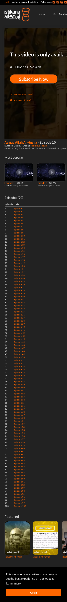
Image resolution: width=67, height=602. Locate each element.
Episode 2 (42, 182)
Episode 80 (19, 448)
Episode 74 (19, 430)
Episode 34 (19, 308)
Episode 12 (19, 241)
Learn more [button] (13, 583)
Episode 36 (19, 314)
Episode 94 (19, 490)
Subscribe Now (33, 79)
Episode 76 (19, 436)
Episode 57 (19, 378)
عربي (6, 1)
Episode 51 (19, 360)
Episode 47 (19, 348)
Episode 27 (19, 287)
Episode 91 (19, 481)
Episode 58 (19, 381)
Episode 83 (19, 457)
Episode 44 (19, 339)
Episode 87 (19, 469)
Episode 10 (19, 235)
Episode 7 (18, 226)
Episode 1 (9, 182)
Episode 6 (18, 223)
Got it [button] (33, 592)
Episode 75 (19, 433)
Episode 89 (19, 475)
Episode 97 (19, 500)
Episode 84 (19, 460)
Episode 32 (19, 302)
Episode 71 (19, 421)
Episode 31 (19, 299)
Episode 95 (19, 493)
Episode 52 (19, 363)
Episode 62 (19, 393)
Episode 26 (19, 284)
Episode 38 (19, 320)
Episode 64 (19, 399)
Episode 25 (19, 281)
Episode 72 (19, 424)
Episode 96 (19, 497)
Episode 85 (19, 463)
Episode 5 (18, 220)
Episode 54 (19, 369)
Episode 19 (19, 263)
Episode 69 (19, 415)
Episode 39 (19, 323)
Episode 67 (19, 408)
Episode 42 (19, 333)
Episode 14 (19, 248)
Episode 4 (18, 217)
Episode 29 (19, 293)
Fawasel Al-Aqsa (13, 556)
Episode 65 (19, 402)
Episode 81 (19, 451)
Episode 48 (19, 351)
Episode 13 (19, 244)
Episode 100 (20, 506)
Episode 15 (19, 251)
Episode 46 (19, 345)
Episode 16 (19, 254)
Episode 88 (19, 472)
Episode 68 (19, 412)
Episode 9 (18, 232)
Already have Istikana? (20, 100)
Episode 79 (19, 445)
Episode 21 (19, 269)
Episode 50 (19, 357)
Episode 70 (19, 418)
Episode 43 (19, 336)
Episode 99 (19, 503)
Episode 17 (19, 257)
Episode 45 (19, 342)
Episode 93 (19, 487)
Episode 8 (18, 229)
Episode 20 (19, 266)
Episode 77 (19, 439)
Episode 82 (19, 454)
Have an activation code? (21, 94)
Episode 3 (18, 214)
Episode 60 (19, 387)
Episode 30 (19, 296)
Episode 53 (19, 366)
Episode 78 (19, 442)
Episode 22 (19, 272)
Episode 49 (19, 354)
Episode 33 (19, 305)
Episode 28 (19, 290)
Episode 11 (19, 238)
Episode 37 (19, 317)
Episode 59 (19, 384)
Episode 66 (19, 405)
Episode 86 (19, 466)
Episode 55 (19, 372)
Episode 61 (19, 390)
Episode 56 (19, 375)
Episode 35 (19, 311)
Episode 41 (19, 330)
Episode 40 (19, 326)
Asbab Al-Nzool (41, 556)
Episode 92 (19, 484)
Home (42, 14)
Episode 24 (19, 278)
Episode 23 (19, 275)
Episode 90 (19, 478)
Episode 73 (19, 427)
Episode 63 (19, 396)
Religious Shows (39, 145)
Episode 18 (19, 260)
